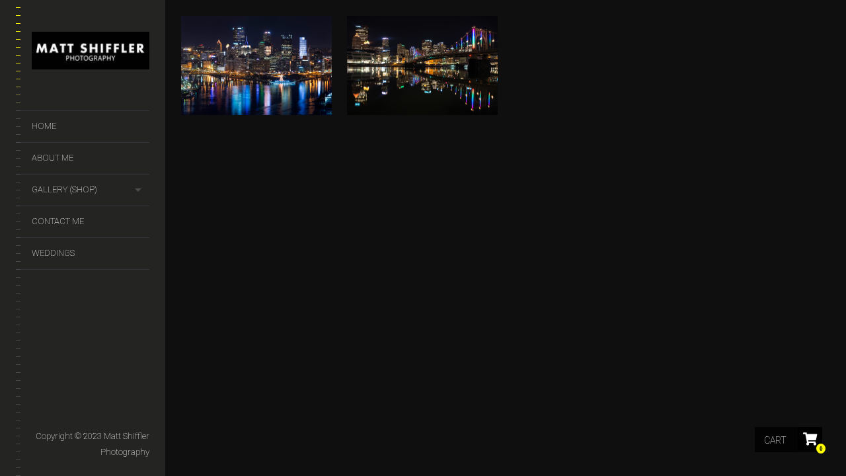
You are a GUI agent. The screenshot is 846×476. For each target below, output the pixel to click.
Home (44, 126)
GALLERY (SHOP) (64, 189)
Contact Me (58, 221)
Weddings (53, 253)
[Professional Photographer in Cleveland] (90, 53)
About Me (52, 158)
